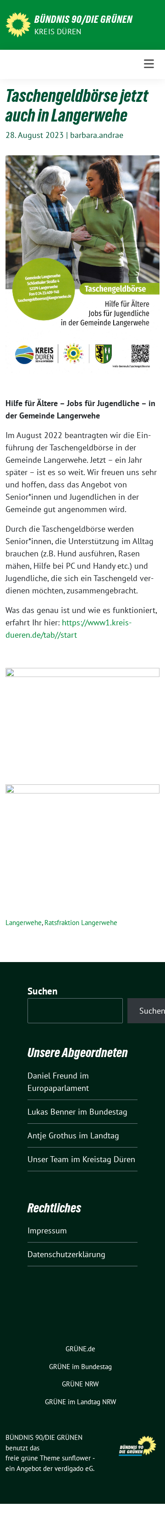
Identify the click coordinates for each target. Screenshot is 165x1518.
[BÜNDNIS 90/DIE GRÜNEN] (18, 24)
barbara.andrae (96, 135)
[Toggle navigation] (149, 64)
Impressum (47, 1230)
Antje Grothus (52, 1135)
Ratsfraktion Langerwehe (80, 922)
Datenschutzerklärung (66, 1254)
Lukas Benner (52, 1111)
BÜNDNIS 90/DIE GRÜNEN (83, 19)
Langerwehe (24, 922)
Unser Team (48, 1159)
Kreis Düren (57, 31)
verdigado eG (74, 1468)
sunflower (76, 1458)
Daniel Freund (52, 1075)
